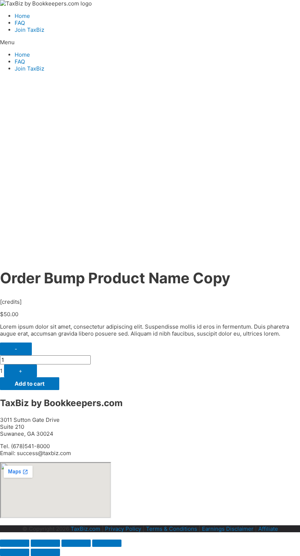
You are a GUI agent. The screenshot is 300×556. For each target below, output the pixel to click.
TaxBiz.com (85, 528)
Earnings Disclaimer (228, 528)
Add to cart (30, 383)
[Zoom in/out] (106, 543)
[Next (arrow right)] (45, 552)
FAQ (20, 22)
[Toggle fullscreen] (76, 543)
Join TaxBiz (29, 29)
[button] (150, 42)
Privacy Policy (123, 528)
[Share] (45, 543)
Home (22, 15)
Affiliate (268, 528)
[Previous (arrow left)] (14, 552)
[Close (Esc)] (14, 543)
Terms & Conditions (171, 528)
